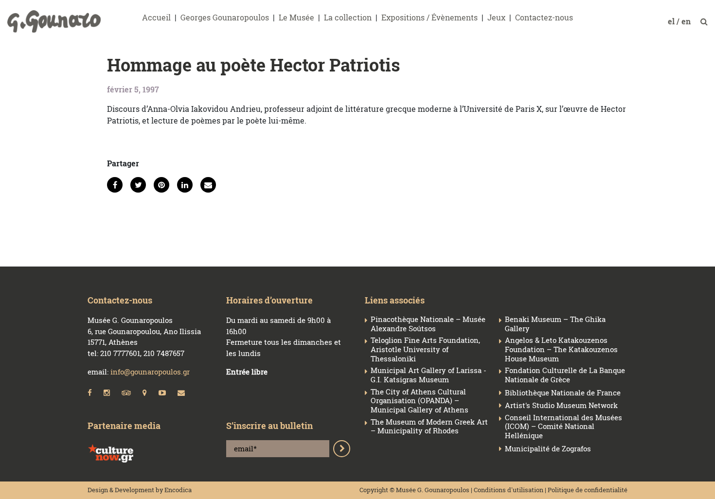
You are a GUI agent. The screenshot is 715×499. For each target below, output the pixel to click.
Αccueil (156, 17)
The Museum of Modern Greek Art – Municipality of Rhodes (429, 426)
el (672, 21)
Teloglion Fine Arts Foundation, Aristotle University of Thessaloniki (425, 349)
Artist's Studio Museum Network (561, 405)
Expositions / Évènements (429, 17)
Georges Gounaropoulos (224, 17)
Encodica (178, 489)
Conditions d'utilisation (508, 489)
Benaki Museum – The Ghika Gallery (555, 324)
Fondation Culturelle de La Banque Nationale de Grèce (565, 375)
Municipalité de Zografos (548, 448)
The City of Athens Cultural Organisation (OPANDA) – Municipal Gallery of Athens (419, 400)
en (687, 21)
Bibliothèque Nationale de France (563, 392)
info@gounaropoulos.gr (150, 371)
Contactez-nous (544, 17)
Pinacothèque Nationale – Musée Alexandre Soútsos (428, 324)
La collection (348, 17)
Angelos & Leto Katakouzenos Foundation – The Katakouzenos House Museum (561, 349)
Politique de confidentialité (587, 489)
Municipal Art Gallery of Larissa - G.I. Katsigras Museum (428, 375)
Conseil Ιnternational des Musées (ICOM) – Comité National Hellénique (563, 426)
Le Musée (296, 17)
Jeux (496, 17)
